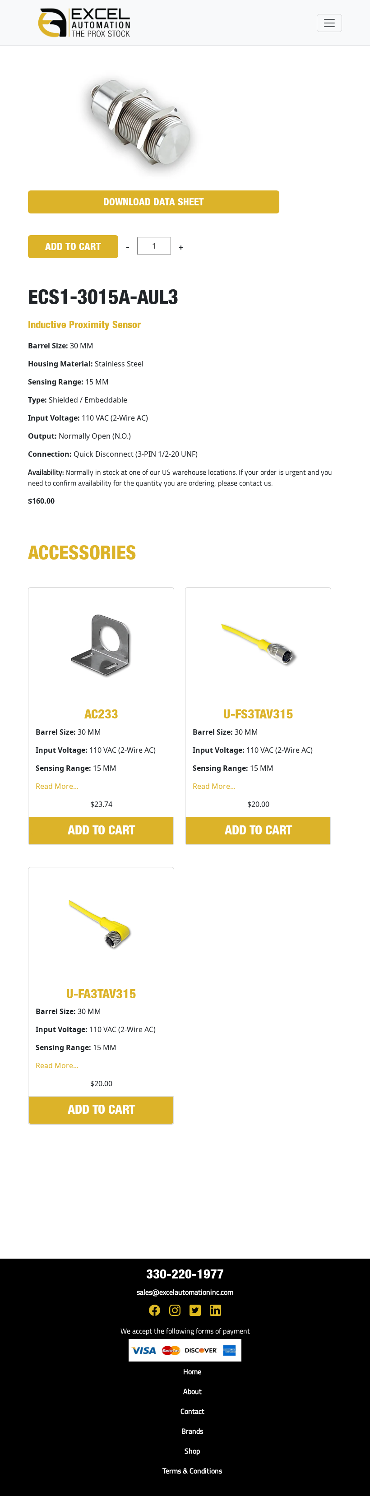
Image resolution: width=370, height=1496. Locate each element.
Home (192, 1371)
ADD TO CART (73, 247)
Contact (192, 1411)
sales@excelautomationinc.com (185, 1292)
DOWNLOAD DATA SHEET (153, 202)
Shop (192, 1450)
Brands (192, 1431)
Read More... (57, 786)
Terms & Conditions (192, 1470)
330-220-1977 (185, 1275)
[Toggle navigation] (329, 23)
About (192, 1391)
